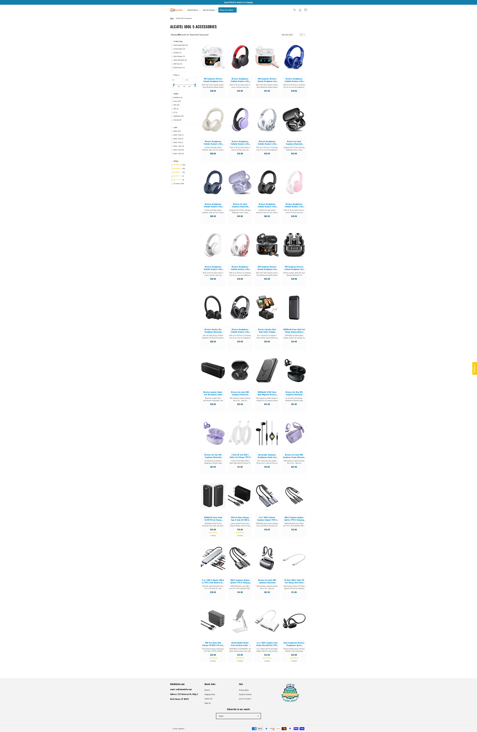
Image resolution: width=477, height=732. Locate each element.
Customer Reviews (245, 694)
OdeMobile (181, 729)
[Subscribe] (258, 716)
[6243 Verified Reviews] (290, 702)
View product (213, 59)
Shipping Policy (210, 694)
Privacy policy (244, 690)
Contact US (208, 698)
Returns (207, 690)
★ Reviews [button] (474, 368)
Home (172, 18)
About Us (208, 703)
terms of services (245, 698)
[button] (193, 10)
